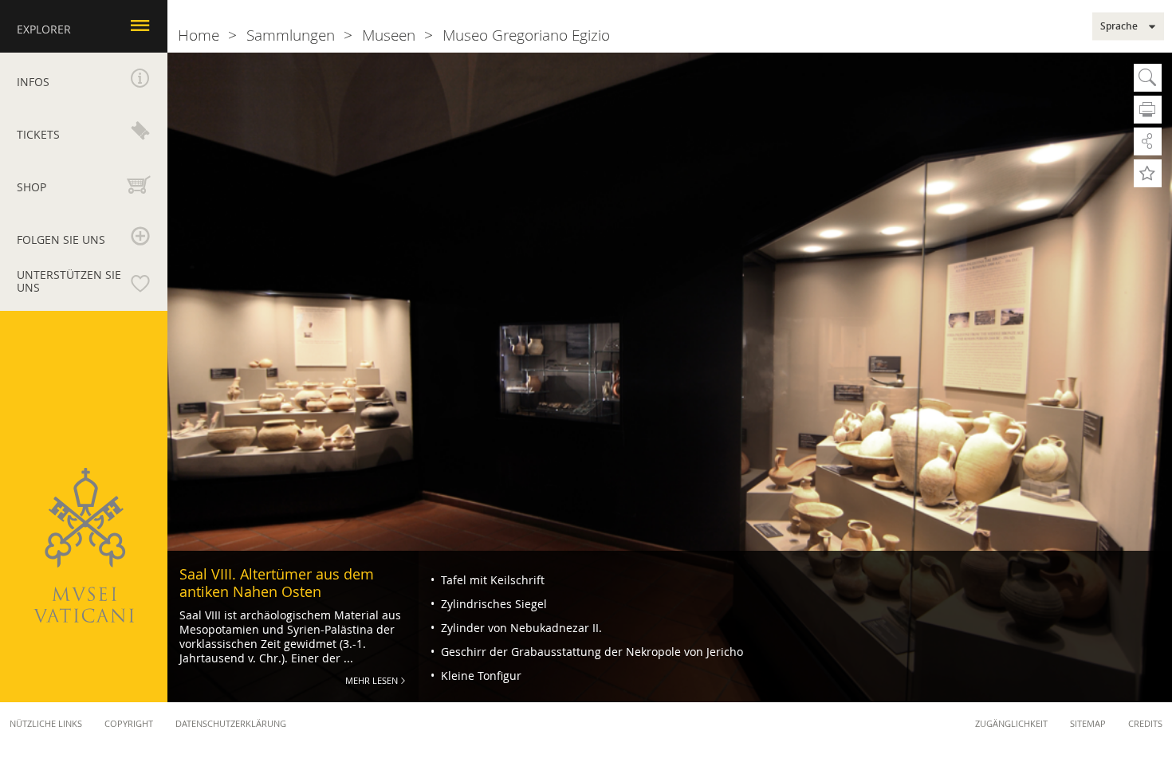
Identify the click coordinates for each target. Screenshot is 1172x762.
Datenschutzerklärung (230, 723)
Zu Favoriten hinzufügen (1148, 173)
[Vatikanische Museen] (83, 545)
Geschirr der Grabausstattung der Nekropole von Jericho (590, 651)
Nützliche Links (46, 723)
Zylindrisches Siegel (492, 603)
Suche (1148, 78)
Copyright (128, 723)
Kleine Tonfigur (479, 675)
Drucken (1148, 110)
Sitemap (1088, 723)
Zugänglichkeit (1011, 723)
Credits (1145, 723)
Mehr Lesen (371, 680)
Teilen (1148, 141)
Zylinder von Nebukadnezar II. (520, 627)
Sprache (1119, 26)
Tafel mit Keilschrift (491, 579)
